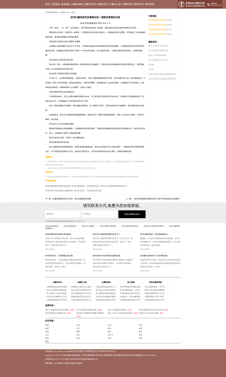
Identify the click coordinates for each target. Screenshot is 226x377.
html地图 (58, 363)
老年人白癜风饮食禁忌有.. (159, 46)
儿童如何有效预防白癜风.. (106, 297)
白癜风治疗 (102, 4)
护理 (140, 325)
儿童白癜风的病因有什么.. (106, 287)
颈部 (47, 338)
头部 (109, 338)
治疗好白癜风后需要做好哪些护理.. (162, 79)
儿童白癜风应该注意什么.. (81, 300)
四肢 (140, 338)
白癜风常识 (57, 282)
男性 (140, 332)
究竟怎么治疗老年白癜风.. (151, 313)
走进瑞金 (55, 4)
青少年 (110, 335)
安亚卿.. (169, 20)
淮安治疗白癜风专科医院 (153, 226)
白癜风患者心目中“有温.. (155, 297)
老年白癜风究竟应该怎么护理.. (153, 310)
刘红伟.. (169, 25)
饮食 (78, 325)
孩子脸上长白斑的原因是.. (106, 290)
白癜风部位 (128, 4)
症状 (109, 325)
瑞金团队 (65, 4)
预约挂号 (139, 4)
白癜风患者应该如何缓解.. (57, 287)
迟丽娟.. (169, 34)
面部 (140, 335)
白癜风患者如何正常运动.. (57, 300)
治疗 (78, 328)
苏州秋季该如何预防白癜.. (130, 287)
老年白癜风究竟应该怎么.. (159, 60)
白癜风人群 (115, 4)
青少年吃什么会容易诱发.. (57, 293)
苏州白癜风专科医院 (108, 226)
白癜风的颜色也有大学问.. (130, 300)
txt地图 (72, 363)
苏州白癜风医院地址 (130, 226)
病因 (47, 325)
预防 (47, 332)
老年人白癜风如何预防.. (158, 55)
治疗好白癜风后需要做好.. (57, 290)
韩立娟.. (169, 29)
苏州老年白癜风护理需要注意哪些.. (90, 314)
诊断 (47, 328)
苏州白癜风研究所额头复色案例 (58, 186)
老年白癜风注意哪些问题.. (159, 50)
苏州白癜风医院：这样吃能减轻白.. (154, 234)
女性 (47, 335)
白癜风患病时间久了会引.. (155, 293)
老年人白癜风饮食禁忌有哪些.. (60, 310)
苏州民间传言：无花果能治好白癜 (87, 191)
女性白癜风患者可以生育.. (81, 293)
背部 (78, 338)
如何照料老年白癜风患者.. (58, 313)
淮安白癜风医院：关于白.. (155, 287)
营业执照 (79, 363)
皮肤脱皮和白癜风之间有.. (106, 300)
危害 (140, 328)
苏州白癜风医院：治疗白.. (130, 290)
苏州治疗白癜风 (88, 226)
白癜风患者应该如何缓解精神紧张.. (162, 74)
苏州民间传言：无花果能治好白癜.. (59, 256)
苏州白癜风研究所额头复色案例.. (58, 234)
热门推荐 (131, 282)
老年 (73, 12)
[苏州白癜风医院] (200, 4)
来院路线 (149, 4)
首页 (47, 4)
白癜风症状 (90, 4)
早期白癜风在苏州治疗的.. (130, 293)
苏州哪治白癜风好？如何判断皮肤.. (154, 256)
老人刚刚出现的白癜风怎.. (106, 293)
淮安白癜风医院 (69, 226)
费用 (78, 332)
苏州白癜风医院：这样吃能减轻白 (86, 186)
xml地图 (65, 363)
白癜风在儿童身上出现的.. (81, 287)
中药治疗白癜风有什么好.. (57, 297)
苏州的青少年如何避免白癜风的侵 (59, 191)
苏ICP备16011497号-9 (106, 351)
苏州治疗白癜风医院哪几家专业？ (114, 186)
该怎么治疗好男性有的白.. (81, 290)
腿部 (47, 341)
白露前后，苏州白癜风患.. (130, 297)
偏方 (109, 332)
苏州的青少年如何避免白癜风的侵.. (107, 256)
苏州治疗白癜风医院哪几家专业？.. (107, 234)
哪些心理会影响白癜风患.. (155, 290)
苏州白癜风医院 (51, 12)
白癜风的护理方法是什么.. (81, 297)
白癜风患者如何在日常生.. (155, 300)
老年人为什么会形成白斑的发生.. (123, 313)
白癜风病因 (77, 4)
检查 (109, 328)
